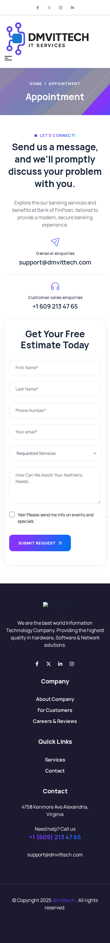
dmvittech (63, 900)
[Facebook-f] (37, 663)
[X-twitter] (48, 663)
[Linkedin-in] (60, 663)
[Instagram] (71, 663)
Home (36, 83)
